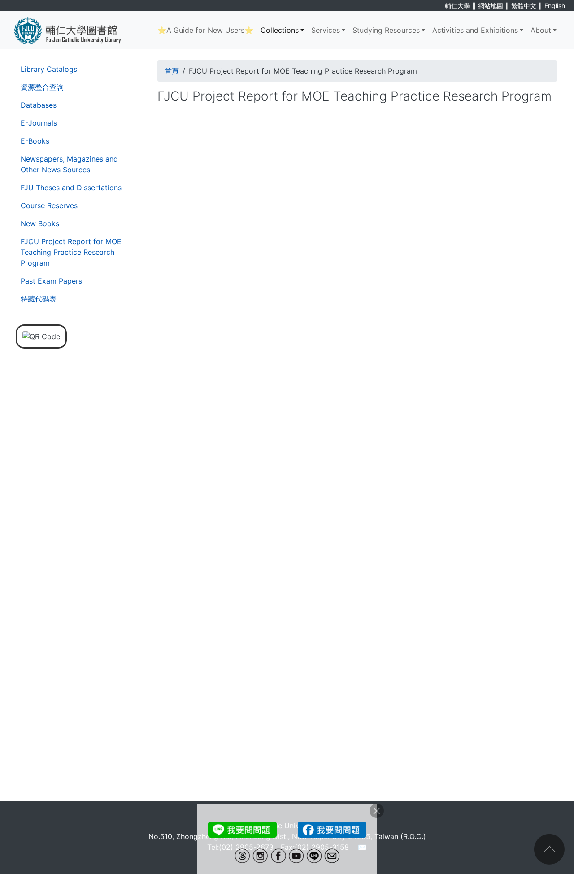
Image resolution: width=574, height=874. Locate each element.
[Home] (74, 30)
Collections (280, 30)
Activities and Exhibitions (475, 30)
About (541, 30)
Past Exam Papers (51, 280)
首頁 (172, 70)
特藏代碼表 (39, 298)
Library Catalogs (49, 69)
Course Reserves (49, 205)
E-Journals (39, 122)
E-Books (35, 140)
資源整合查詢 (42, 87)
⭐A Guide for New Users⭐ (205, 30)
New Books (40, 223)
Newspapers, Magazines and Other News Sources (69, 164)
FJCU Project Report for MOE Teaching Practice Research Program (71, 252)
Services (325, 30)
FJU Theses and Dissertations (71, 187)
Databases (39, 105)
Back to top (549, 849)
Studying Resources (386, 30)
